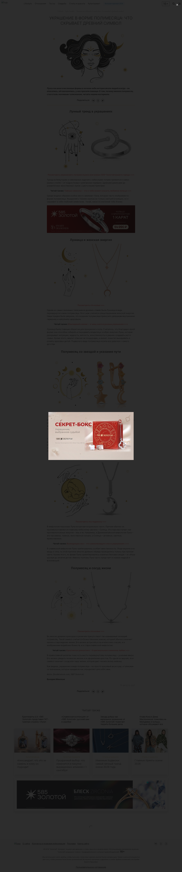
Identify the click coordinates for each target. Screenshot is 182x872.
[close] (177, 5)
